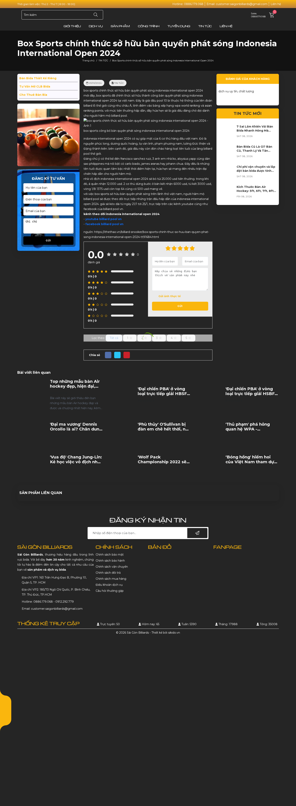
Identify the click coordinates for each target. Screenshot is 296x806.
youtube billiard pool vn (103, 219)
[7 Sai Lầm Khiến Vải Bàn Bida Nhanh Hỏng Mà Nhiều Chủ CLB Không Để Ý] (226, 133)
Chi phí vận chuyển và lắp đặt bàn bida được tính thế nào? (256, 171)
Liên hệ (276, 4)
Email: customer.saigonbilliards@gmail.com (237, 4)
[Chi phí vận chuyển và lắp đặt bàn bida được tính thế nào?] (226, 173)
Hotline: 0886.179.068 (187, 4)
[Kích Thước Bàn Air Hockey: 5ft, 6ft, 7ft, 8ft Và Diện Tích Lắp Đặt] (226, 193)
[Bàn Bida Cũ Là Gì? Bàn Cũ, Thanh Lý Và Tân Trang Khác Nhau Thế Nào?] (226, 153)
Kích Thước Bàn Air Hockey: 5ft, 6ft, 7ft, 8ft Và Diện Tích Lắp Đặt (255, 191)
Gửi (48, 240)
